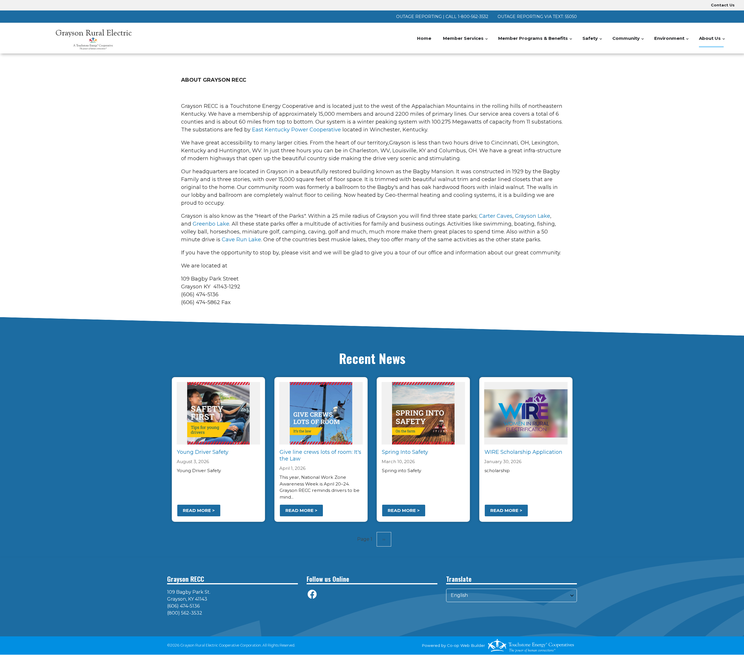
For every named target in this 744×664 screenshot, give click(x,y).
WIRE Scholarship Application (523, 452)
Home (424, 38)
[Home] (93, 38)
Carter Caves (495, 216)
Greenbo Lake (211, 224)
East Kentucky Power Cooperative (296, 129)
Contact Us (723, 5)
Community (628, 41)
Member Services (466, 41)
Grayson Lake (532, 216)
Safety (592, 41)
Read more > (199, 510)
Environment (671, 41)
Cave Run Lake (241, 239)
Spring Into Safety (405, 452)
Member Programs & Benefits (535, 41)
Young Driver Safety (202, 452)
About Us (712, 41)
